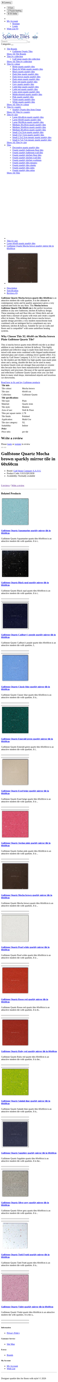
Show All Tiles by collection (19, 61)
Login (15, 26)
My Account (12, 1366)
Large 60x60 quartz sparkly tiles (26, 119)
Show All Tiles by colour (18, 104)
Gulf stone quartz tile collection (26, 59)
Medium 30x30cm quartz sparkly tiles (29, 125)
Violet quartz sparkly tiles (23, 99)
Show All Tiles (13, 173)
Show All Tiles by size (17, 142)
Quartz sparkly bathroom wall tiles (27, 152)
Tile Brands (12, 49)
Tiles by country (14, 107)
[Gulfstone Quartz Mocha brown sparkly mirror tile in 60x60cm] (23, 283)
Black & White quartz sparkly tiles (27, 69)
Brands (10, 1355)
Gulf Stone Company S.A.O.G (27, 471)
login (9, 444)
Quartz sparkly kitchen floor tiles (26, 155)
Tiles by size (12, 114)
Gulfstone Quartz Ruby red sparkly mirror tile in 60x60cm (29, 1051)
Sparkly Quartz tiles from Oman (26, 109)
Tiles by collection (15, 56)
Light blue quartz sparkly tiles (25, 87)
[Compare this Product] (5, 447)
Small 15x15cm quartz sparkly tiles (28, 132)
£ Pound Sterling (14, 11)
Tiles (9, 145)
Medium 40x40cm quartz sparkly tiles (29, 130)
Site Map (11, 1344)
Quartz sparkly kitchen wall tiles (26, 157)
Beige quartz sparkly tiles (23, 66)
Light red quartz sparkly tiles (25, 89)
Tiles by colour (13, 64)
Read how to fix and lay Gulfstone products (20, 382)
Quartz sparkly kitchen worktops (26, 160)
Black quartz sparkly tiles (23, 71)
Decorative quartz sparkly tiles (25, 147)
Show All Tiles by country (18, 112)
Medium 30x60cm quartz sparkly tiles (29, 127)
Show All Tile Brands (16, 54)
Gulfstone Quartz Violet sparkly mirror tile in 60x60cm (27, 1307)
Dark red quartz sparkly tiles (24, 82)
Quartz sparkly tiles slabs (23, 168)
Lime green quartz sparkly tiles (26, 92)
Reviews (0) (12, 293)
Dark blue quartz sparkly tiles (25, 74)
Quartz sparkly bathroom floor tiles (27, 150)
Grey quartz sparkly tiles (23, 84)
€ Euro (10, 8)
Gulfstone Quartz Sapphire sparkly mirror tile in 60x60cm (28, 1153)
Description (12, 288)
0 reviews (5, 485)
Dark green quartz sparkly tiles (26, 79)
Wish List (11, 1368)
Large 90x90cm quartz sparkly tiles (28, 122)
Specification (12, 290)
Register (16, 23)
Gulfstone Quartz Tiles (22, 51)
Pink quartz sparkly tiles (23, 97)
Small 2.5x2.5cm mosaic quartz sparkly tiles (31, 137)
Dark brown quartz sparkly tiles (26, 76)
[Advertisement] (29, 205)
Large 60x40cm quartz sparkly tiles (28, 117)
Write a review (17, 485)
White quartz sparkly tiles (23, 102)
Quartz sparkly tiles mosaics (24, 163)
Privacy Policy (13, 1333)
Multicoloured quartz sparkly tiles (27, 94)
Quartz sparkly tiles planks (24, 165)
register (18, 444)
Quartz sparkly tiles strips (23, 170)
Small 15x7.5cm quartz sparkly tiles (28, 135)
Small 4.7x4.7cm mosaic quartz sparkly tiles (31, 140)
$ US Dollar (12, 14)
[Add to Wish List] (2, 447)
